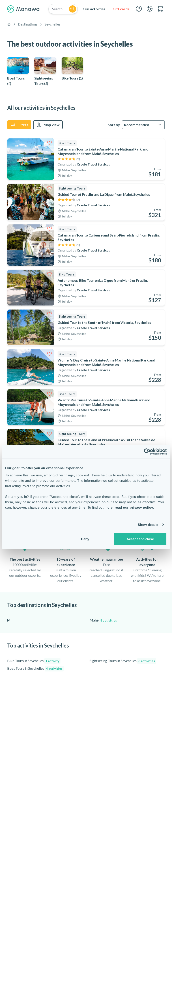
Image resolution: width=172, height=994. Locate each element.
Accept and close (140, 539)
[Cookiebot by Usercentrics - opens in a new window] (147, 451)
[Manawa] (23, 9)
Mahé (103, 620)
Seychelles (52, 24)
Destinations (27, 24)
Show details (148, 525)
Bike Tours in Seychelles (33, 660)
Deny (85, 539)
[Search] (72, 9)
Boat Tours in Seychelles (34, 668)
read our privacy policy (134, 507)
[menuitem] (94, 8)
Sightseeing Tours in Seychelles (122, 660)
